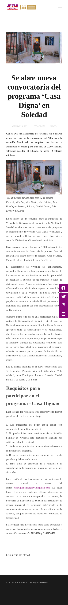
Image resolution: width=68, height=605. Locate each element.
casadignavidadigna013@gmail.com (32, 487)
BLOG (53, 126)
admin (41, 126)
